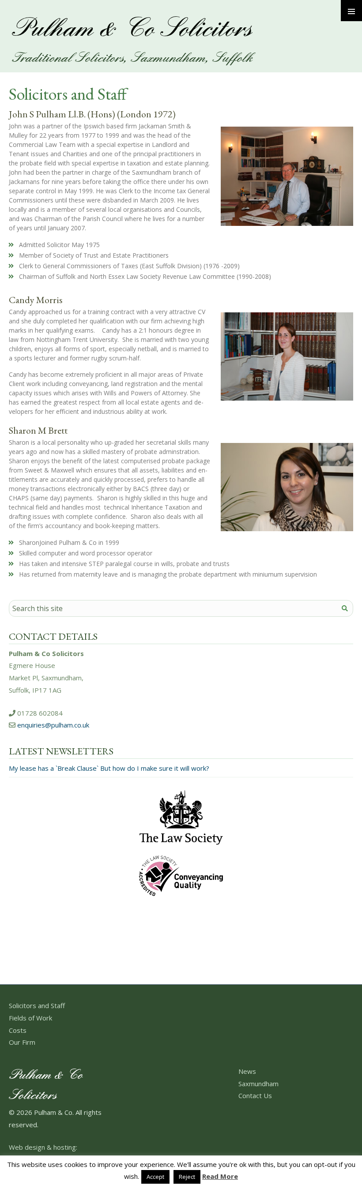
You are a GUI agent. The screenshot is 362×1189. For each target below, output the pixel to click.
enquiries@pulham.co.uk (53, 724)
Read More (220, 1176)
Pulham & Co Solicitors (131, 29)
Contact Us (255, 1095)
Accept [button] (155, 1177)
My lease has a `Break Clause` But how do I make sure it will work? (109, 768)
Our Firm (22, 1042)
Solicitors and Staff (37, 1005)
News (247, 1071)
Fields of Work (30, 1017)
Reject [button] (187, 1177)
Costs (17, 1030)
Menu (351, 10)
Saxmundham (258, 1083)
